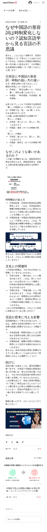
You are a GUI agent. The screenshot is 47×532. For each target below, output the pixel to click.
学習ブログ (9, 435)
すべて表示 (38, 458)
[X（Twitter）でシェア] (12, 442)
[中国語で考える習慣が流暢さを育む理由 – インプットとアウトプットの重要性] (24, 473)
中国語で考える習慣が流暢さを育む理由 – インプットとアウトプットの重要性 (23, 489)
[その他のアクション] (40, 22)
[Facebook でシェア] (7, 442)
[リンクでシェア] (23, 442)
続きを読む (23, 10)
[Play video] (24, 418)
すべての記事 (9, 10)
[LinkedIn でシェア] (17, 442)
